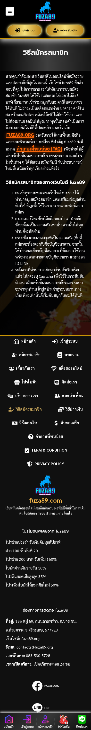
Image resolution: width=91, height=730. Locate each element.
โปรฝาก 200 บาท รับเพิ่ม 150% (31, 559)
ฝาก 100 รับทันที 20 (22, 550)
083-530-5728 (38, 655)
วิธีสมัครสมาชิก (29, 409)
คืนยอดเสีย (70, 423)
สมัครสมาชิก (68, 30)
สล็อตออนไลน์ (70, 368)
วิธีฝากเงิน (74, 409)
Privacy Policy (49, 463)
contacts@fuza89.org (35, 647)
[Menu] (10, 11)
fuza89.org (20, 135)
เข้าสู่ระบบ (28, 30)
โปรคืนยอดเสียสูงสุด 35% (26, 576)
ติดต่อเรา (69, 382)
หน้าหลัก (28, 341)
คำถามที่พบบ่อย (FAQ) (39, 148)
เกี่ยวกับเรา (25, 368)
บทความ (71, 354)
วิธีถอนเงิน (28, 423)
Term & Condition (49, 450)
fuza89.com (45, 500)
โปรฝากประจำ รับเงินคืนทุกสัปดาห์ (33, 542)
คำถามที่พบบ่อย (49, 436)
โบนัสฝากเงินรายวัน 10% (26, 567)
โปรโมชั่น (30, 382)
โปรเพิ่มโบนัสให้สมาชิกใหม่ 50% (32, 585)
